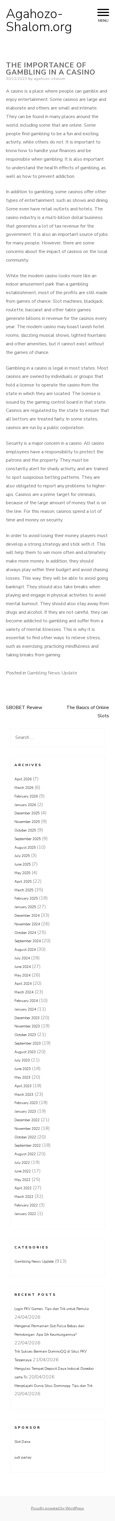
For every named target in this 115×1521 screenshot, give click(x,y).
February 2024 (26, 1000)
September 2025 (27, 839)
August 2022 (25, 1154)
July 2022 (22, 1162)
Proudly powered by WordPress (57, 1508)
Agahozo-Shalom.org (39, 20)
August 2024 (25, 949)
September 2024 (27, 941)
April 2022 (23, 1188)
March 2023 (23, 1094)
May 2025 (22, 873)
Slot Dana (22, 1441)
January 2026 (25, 805)
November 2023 (27, 1026)
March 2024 (23, 992)
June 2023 (22, 1068)
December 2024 (27, 915)
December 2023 (27, 1018)
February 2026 (26, 796)
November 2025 (27, 821)
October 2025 (25, 830)
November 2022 (27, 1128)
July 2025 (22, 855)
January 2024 (25, 1009)
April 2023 (23, 1086)
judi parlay (23, 1457)
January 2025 (25, 907)
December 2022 (27, 1120)
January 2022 (25, 1213)
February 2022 (26, 1205)
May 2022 (22, 1179)
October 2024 (25, 932)
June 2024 (22, 966)
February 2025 (26, 898)
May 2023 (22, 1077)
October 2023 (25, 1034)
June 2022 (22, 1171)
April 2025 (23, 881)
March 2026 (23, 787)
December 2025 (27, 813)
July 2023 (22, 1060)
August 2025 (25, 847)
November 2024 (27, 924)
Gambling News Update (52, 673)
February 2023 (26, 1103)
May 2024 (22, 975)
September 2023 (27, 1043)
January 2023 (25, 1111)
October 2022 (25, 1137)
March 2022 (23, 1196)
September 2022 (27, 1145)
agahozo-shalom (49, 78)
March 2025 (23, 890)
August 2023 (25, 1052)
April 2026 (23, 779)
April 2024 (23, 983)
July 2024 (22, 958)
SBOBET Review (24, 707)
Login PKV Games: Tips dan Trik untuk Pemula (51, 1308)
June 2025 (22, 864)
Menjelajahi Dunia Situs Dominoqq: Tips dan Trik (53, 1385)
